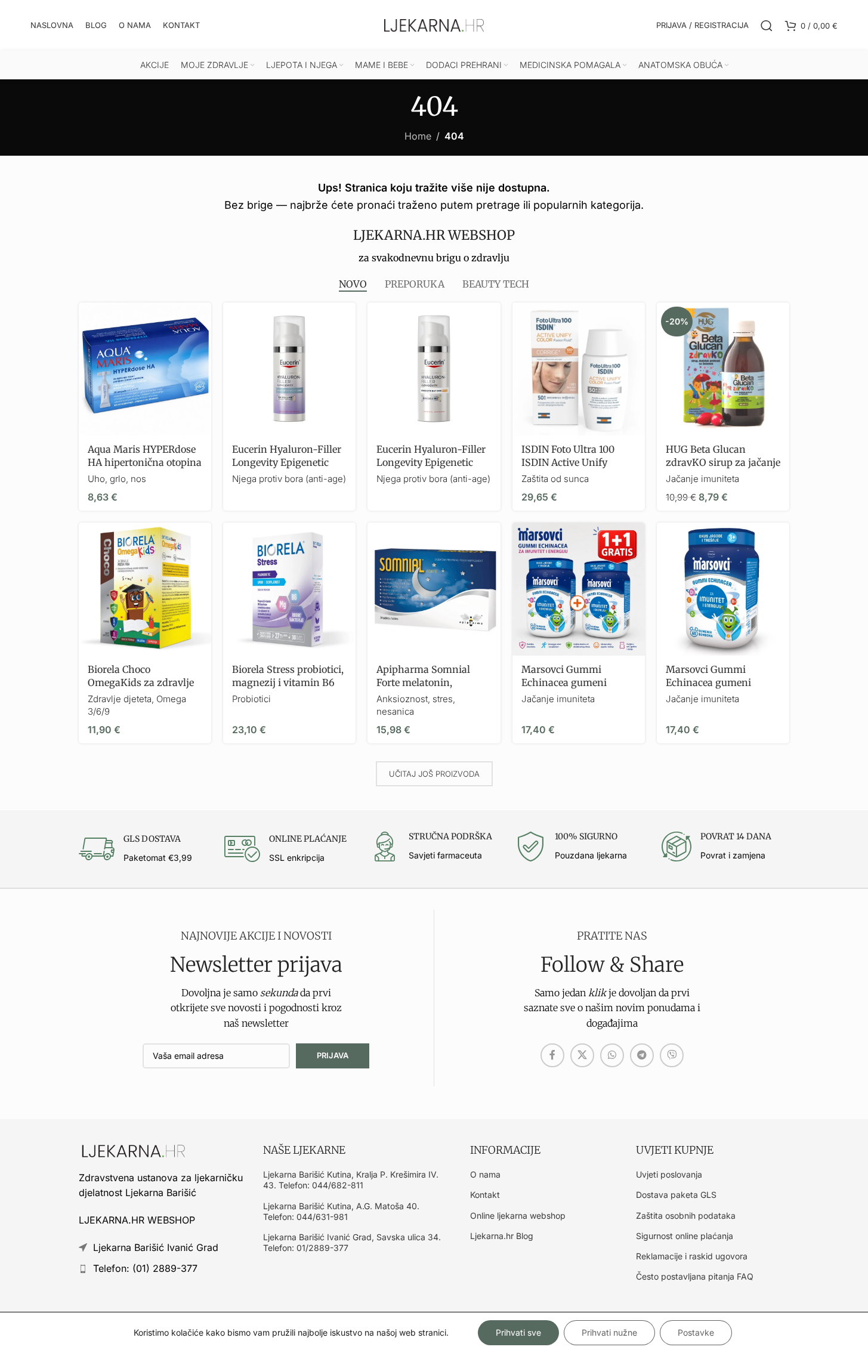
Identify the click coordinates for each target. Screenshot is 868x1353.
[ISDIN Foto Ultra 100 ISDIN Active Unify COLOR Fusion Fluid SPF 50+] (578, 368)
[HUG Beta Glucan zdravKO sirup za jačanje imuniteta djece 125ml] (723, 368)
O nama (485, 1174)
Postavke (696, 1332)
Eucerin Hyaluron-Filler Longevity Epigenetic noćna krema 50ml (286, 462)
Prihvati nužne (609, 1332)
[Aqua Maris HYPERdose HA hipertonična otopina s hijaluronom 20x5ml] (145, 368)
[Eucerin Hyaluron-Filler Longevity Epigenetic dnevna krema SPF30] (433, 368)
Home (417, 136)
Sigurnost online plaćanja (684, 1236)
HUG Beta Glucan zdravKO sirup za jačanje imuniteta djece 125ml (723, 462)
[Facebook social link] (552, 1055)
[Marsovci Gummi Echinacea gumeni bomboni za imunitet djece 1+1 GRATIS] (578, 589)
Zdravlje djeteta (120, 699)
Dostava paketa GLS (676, 1195)
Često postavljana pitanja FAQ (694, 1276)
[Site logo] (434, 24)
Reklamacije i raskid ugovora (691, 1256)
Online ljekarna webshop (518, 1215)
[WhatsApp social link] (612, 1055)
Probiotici (251, 699)
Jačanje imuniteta (702, 478)
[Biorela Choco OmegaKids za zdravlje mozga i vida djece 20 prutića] (145, 589)
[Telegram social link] (642, 1055)
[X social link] (582, 1055)
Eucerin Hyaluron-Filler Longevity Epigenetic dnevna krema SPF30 (431, 462)
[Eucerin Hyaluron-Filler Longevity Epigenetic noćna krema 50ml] (289, 368)
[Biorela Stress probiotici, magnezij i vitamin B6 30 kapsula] (289, 589)
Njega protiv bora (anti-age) (289, 478)
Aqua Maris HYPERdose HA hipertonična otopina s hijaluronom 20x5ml (145, 462)
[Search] (767, 26)
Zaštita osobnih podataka (686, 1215)
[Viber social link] (672, 1055)
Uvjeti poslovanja (669, 1174)
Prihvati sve (518, 1332)
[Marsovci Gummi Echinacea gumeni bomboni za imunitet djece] (723, 589)
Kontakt (485, 1195)
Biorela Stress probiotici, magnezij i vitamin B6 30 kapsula (288, 682)
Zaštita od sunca (555, 478)
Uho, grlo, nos (117, 478)
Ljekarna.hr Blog (501, 1236)
